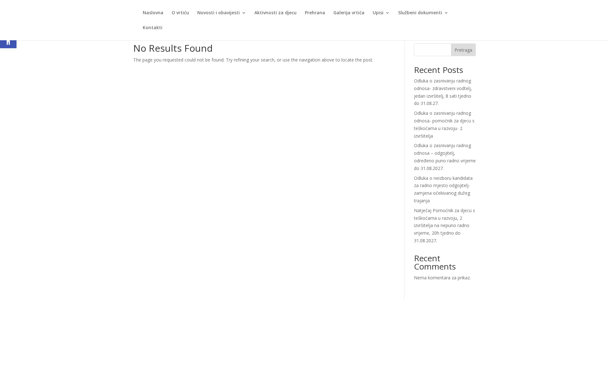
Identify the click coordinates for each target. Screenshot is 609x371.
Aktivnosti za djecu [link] (275, 13)
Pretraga (463, 50)
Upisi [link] (378, 13)
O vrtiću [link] (180, 13)
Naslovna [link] (153, 13)
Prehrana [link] (315, 13)
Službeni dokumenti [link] (420, 13)
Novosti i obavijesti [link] (218, 13)
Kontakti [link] (152, 27)
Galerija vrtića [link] (348, 13)
